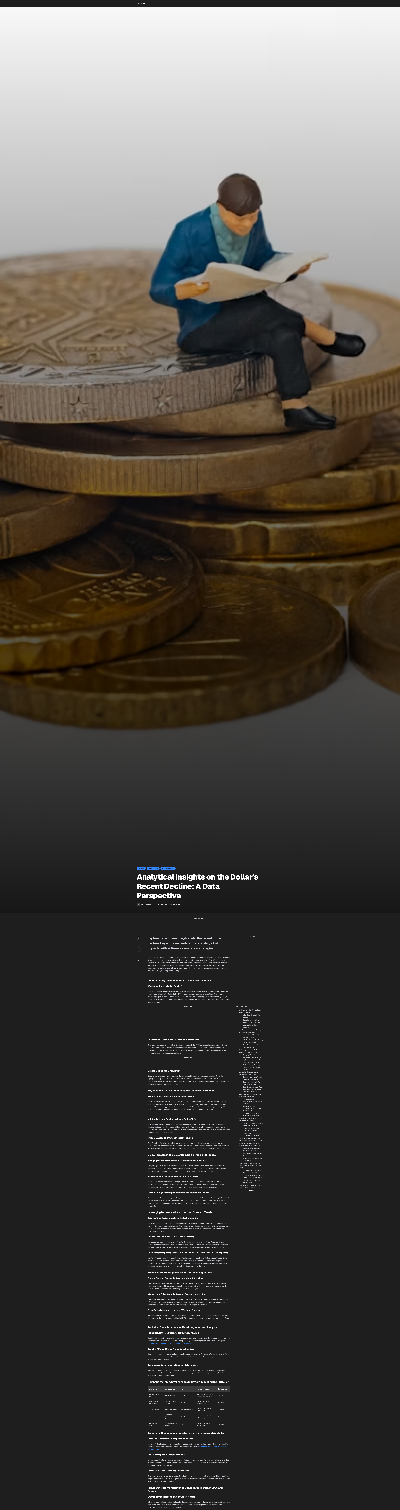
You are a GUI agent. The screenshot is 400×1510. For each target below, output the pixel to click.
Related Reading (249, 1190)
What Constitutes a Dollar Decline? (251, 1016)
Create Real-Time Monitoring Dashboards (252, 1159)
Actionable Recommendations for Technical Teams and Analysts (250, 1144)
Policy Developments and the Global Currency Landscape (253, 1176)
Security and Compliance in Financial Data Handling (252, 1134)
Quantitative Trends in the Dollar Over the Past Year (251, 1021)
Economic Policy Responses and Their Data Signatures (250, 1095)
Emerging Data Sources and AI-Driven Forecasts (252, 1171)
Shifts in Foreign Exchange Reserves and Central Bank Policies (252, 1067)
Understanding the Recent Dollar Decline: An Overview (250, 1011)
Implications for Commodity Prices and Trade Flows (252, 1061)
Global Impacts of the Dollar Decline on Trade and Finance (249, 1051)
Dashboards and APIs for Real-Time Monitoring (251, 1083)
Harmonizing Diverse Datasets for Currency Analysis (253, 1124)
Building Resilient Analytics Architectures (252, 1181)
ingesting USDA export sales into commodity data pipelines (170, 1343)
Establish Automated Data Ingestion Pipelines (251, 1149)
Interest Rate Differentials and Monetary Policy (252, 1036)
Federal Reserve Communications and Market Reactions (252, 1101)
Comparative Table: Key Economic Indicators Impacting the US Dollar (250, 1139)
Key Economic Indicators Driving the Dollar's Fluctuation (250, 1031)
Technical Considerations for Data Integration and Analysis (250, 1119)
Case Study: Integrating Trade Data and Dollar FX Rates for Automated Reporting (253, 1089)
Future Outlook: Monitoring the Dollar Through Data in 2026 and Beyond (250, 1165)
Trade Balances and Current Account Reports (252, 1046)
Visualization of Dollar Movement (250, 1026)
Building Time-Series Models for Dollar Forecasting (252, 1078)
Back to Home (145, 3)
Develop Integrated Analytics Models (252, 1154)
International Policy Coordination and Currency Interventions (252, 1108)
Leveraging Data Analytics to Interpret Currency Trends (249, 1073)
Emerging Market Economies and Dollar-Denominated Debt (253, 1056)
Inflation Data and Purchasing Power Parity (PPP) (253, 1041)
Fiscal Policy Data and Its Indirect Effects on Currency (252, 1114)
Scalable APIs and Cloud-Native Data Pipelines (251, 1129)
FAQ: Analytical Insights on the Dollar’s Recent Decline (249, 1186)
